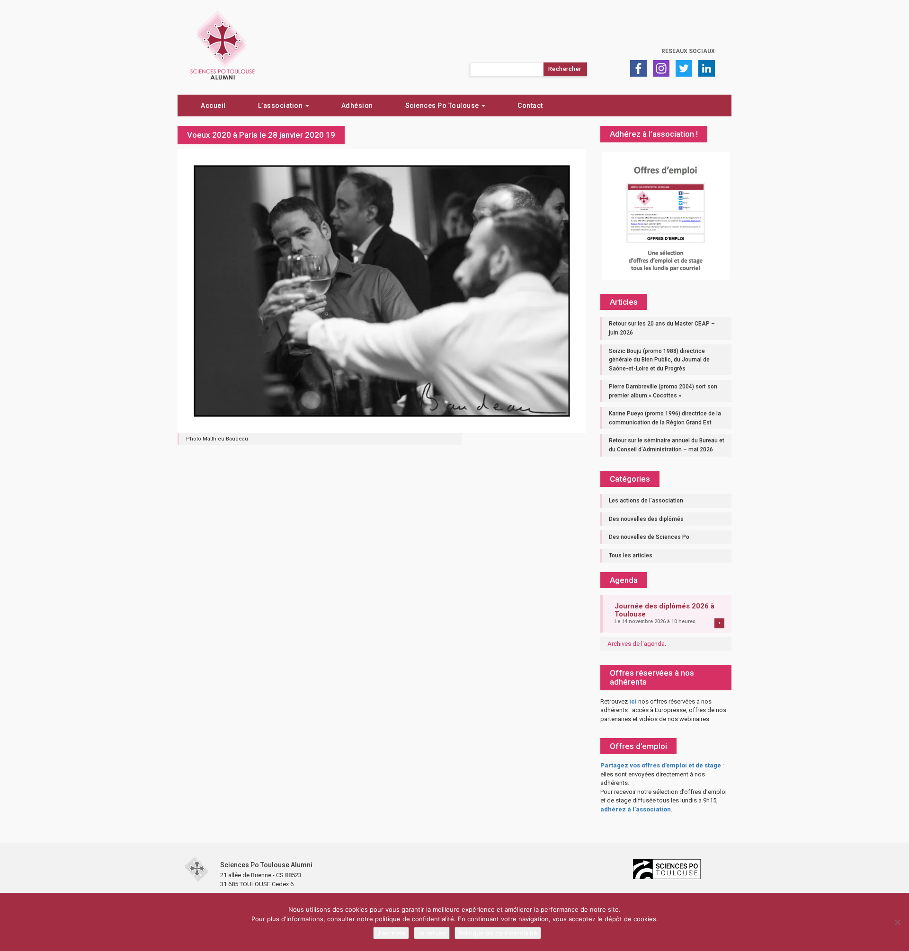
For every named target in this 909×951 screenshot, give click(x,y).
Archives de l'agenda (636, 643)
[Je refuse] (897, 922)
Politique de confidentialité (497, 933)
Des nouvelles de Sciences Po (649, 537)
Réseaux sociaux (688, 51)
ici (633, 701)
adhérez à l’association (635, 809)
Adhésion (357, 105)
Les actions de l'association (646, 500)
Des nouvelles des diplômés (646, 519)
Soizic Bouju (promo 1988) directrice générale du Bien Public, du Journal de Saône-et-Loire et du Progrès (659, 360)
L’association (281, 105)
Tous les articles (630, 555)
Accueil (213, 105)
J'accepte (391, 933)
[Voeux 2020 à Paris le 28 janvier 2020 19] (382, 290)
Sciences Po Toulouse (443, 105)
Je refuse (432, 933)
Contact (530, 105)
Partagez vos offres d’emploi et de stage (660, 765)
